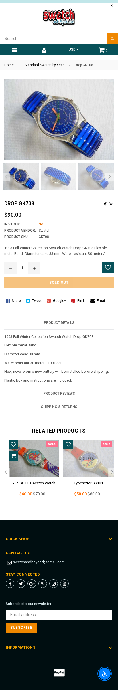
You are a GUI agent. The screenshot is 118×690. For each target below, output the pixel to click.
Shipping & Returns (59, 407)
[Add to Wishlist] (108, 267)
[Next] (111, 203)
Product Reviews (59, 394)
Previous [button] (5, 176)
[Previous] (105, 203)
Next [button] (109, 176)
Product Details (59, 323)
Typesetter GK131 (88, 483)
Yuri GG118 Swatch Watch (34, 483)
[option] (19, 176)
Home (9, 65)
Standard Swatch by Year (44, 65)
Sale (52, 444)
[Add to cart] (13, 456)
